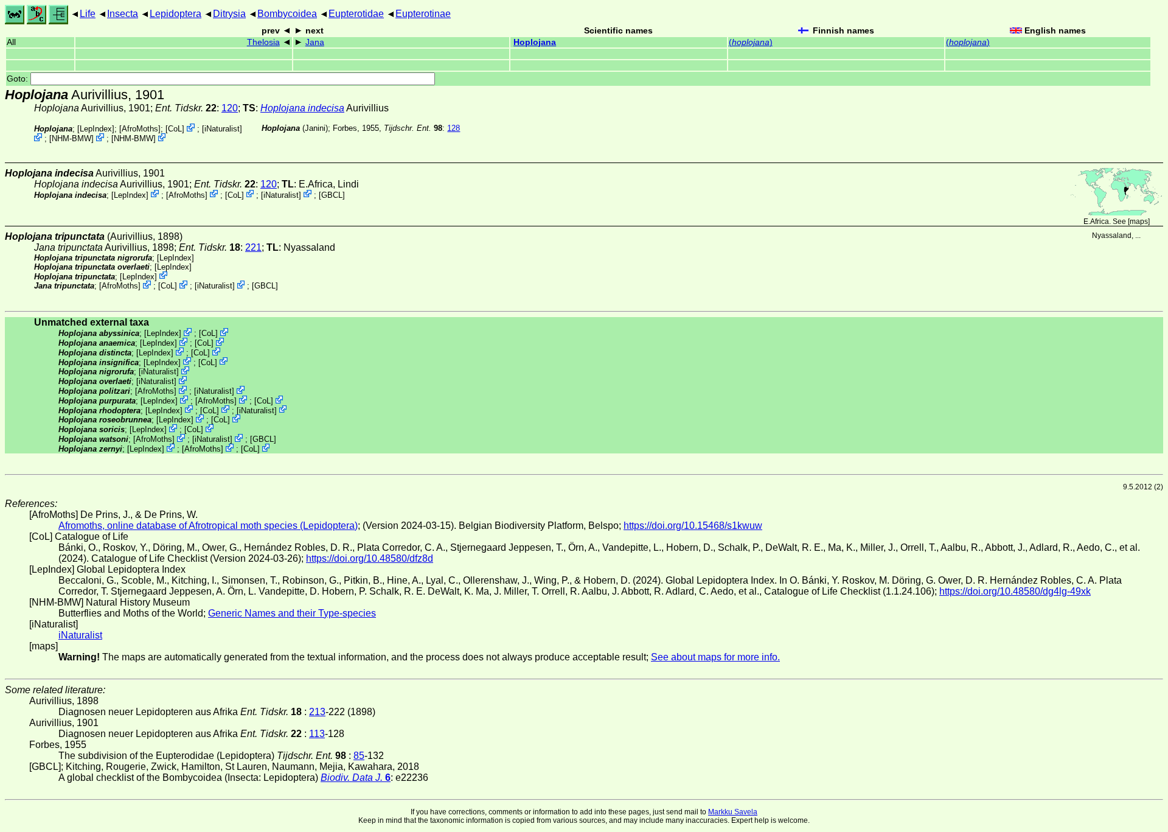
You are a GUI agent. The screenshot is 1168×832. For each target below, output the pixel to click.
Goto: (18, 78)
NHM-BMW (71, 138)
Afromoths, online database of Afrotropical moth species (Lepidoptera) (208, 525)
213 (317, 712)
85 (358, 755)
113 (317, 734)
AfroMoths (140, 128)
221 (253, 247)
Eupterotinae (423, 14)
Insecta (122, 14)
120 (229, 108)
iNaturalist (222, 128)
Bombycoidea (287, 14)
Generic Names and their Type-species (292, 613)
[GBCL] (332, 194)
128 (453, 128)
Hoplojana (534, 42)
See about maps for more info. (715, 657)
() (751, 42)
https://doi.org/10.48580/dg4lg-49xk (1015, 591)
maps (1139, 221)
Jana (314, 42)
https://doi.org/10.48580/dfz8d (369, 558)
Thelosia (263, 42)
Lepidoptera (175, 14)
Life (88, 14)
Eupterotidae (356, 14)
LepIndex (96, 128)
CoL (175, 128)
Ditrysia (229, 14)
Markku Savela (732, 812)
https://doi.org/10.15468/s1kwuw (693, 525)
